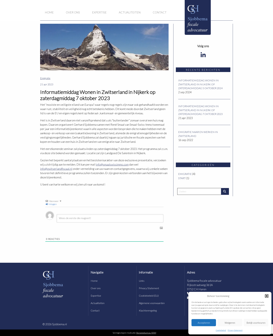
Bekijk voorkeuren (256, 322)
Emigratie (185, 173)
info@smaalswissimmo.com (112, 164)
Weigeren (230, 322)
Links (141, 280)
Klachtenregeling (148, 310)
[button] (266, 296)
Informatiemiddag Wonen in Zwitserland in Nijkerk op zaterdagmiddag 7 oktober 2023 (200, 110)
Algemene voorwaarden (152, 303)
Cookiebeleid (221, 330)
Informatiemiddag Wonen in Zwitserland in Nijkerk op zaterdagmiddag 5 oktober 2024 (200, 84)
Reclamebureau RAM (146, 332)
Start (181, 178)
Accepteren (204, 322)
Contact (160, 12)
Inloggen (52, 204)
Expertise (99, 12)
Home (49, 12)
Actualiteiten (130, 12)
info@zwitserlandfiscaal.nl (56, 168)
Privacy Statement (235, 330)
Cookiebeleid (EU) (149, 295)
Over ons (73, 12)
